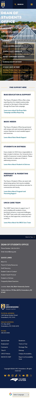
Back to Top (29, 237)
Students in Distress (7, 278)
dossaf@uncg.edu (10, 252)
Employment (5, 344)
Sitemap (21, 350)
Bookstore (22, 340)
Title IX (3, 350)
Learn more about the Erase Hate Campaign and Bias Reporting (15, 111)
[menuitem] (18, 261)
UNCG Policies (5, 354)
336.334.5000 (5, 333)
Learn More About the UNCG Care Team (17, 222)
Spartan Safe (5, 340)
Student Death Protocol (8, 275)
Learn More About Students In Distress (17, 164)
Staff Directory (5, 268)
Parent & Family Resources (9, 265)
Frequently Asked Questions (9, 281)
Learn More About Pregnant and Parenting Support (15, 192)
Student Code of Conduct (9, 271)
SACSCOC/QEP (6, 357)
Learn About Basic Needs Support (15, 137)
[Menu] (31, 4)
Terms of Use (23, 344)
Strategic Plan (23, 347)
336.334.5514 (15, 248)
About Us (4, 262)
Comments (4, 347)
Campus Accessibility (25, 354)
